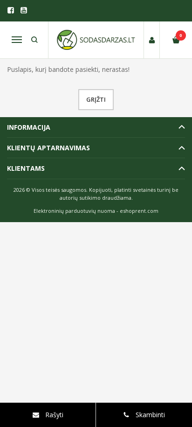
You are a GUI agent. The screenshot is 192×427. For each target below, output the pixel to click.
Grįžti (96, 99)
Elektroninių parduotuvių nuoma (74, 210)
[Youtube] (23, 10)
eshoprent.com (139, 210)
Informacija (28, 127)
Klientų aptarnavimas (48, 147)
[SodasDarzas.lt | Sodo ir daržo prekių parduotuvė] (96, 40)
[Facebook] (10, 10)
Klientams (26, 168)
